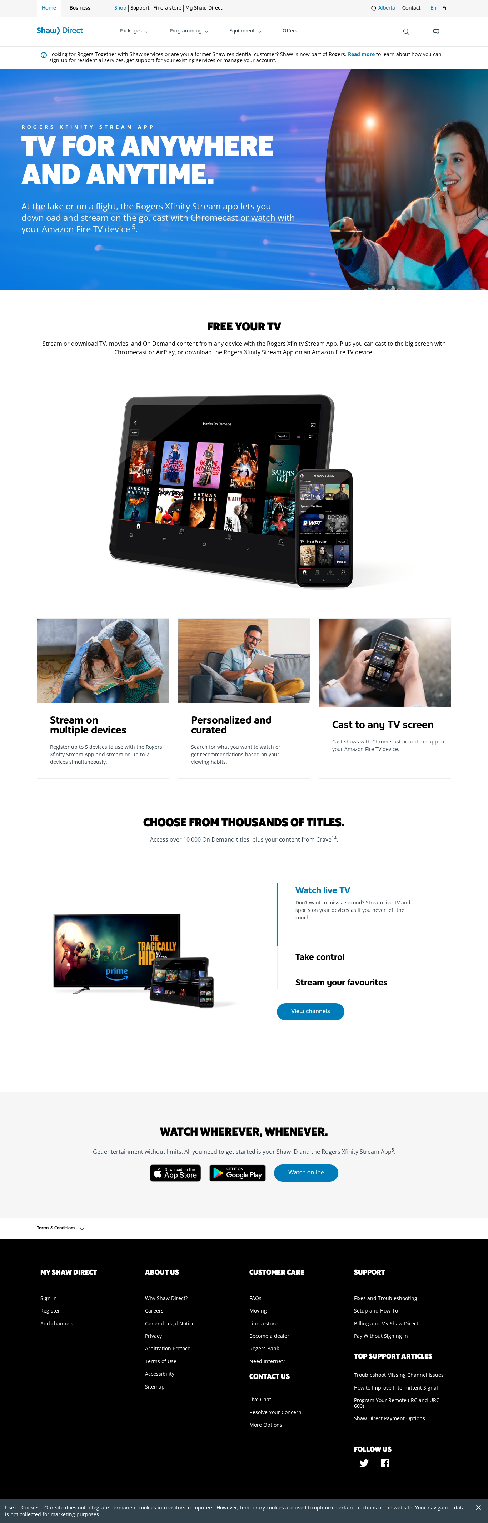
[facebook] (385, 1465)
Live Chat (260, 1399)
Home (49, 8)
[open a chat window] (436, 31)
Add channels (56, 1323)
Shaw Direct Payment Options (389, 1418)
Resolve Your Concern (275, 1412)
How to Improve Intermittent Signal (396, 1387)
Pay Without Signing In (381, 1335)
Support (139, 8)
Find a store (167, 8)
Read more (361, 54)
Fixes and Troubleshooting (385, 1298)
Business (80, 8)
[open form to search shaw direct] (406, 31)
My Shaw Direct (203, 8)
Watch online (306, 1173)
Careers (154, 1310)
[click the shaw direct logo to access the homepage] (60, 31)
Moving (258, 1310)
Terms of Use (160, 1361)
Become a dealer (269, 1335)
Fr (444, 8)
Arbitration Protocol (168, 1348)
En (433, 8)
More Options (265, 1424)
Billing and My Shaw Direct (386, 1323)
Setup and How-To (376, 1310)
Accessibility (159, 1373)
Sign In (48, 1298)
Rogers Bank (264, 1348)
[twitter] (364, 1465)
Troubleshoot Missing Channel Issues (399, 1374)
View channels (310, 1012)
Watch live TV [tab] (322, 891)
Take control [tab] (319, 958)
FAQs (255, 1298)
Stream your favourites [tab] (341, 983)
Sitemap (155, 1386)
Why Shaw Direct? (166, 1298)
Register (50, 1310)
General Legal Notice (170, 1323)
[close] (476, 1508)
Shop (120, 8)
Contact (411, 8)
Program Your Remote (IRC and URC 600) (396, 1403)
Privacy (153, 1335)
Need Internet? (267, 1361)
